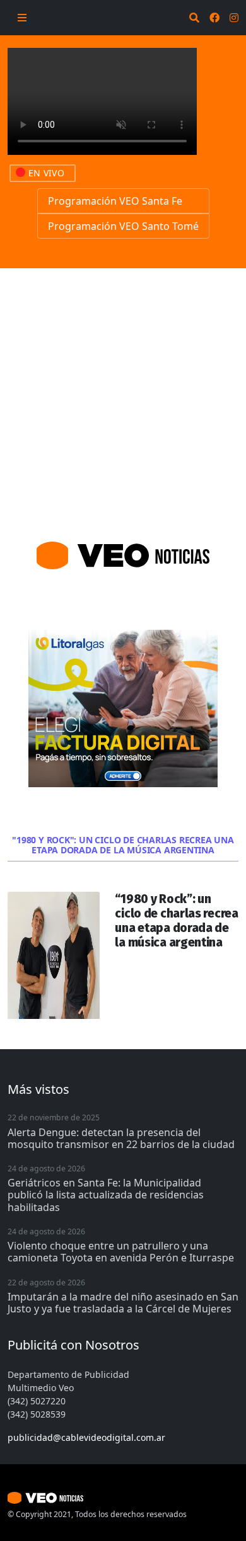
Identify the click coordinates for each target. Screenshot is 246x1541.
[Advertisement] (123, 397)
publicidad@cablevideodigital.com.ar (86, 1437)
